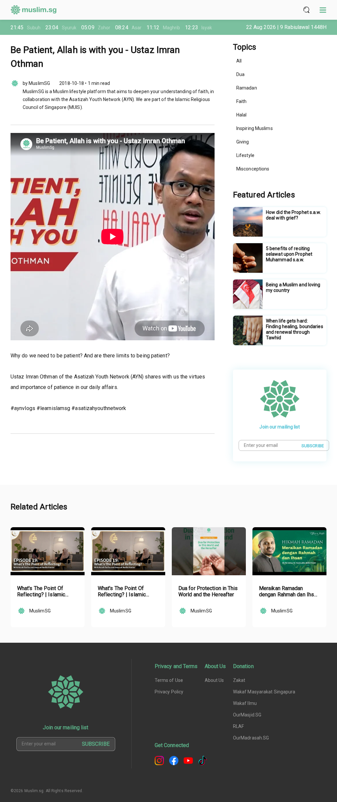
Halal (241, 114)
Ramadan (246, 88)
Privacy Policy (169, 691)
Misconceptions (252, 168)
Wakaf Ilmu (245, 703)
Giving (242, 141)
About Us (214, 680)
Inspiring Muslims (254, 128)
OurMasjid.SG (247, 714)
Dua (240, 74)
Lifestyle (245, 155)
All (239, 61)
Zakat (239, 680)
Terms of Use (169, 680)
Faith (241, 101)
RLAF (238, 726)
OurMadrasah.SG (251, 737)
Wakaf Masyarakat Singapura (264, 691)
